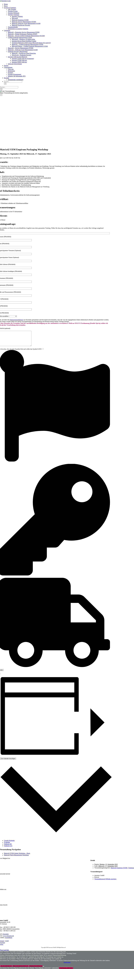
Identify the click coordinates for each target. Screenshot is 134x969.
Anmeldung (8, 937)
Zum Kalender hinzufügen (8, 758)
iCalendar (7, 842)
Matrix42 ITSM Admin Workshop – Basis (17, 853)
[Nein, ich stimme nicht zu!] (43, 966)
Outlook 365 (8, 844)
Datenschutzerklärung (16, 320)
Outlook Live (8, 846)
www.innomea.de (8, 936)
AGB (7, 941)
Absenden (5, 934)
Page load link (4, 950)
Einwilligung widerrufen (66, 968)
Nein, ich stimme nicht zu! (20, 966)
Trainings (131, 868)
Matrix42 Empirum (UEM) (119, 868)
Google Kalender (9, 840)
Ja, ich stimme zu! (6, 966)
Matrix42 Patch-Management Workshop (16, 855)
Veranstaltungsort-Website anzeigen (105, 879)
